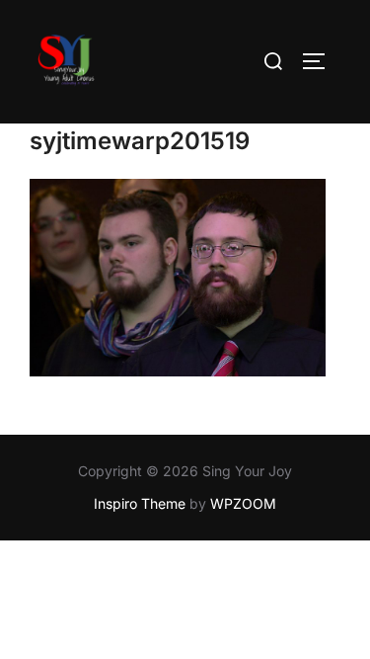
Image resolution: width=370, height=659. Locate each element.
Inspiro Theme (139, 503)
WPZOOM (243, 503)
